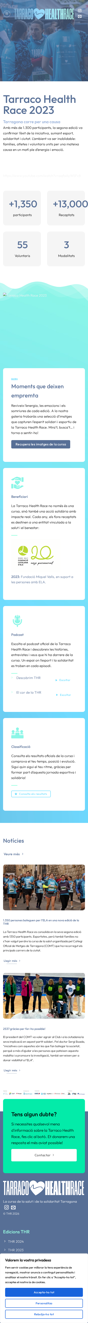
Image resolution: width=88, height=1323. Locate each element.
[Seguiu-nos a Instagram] (79, 11)
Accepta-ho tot (44, 1292)
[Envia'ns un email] (79, 17)
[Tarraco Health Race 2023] (44, 327)
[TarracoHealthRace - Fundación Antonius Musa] (44, 13)
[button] (6, 14)
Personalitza (44, 1303)
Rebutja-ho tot (44, 1314)
